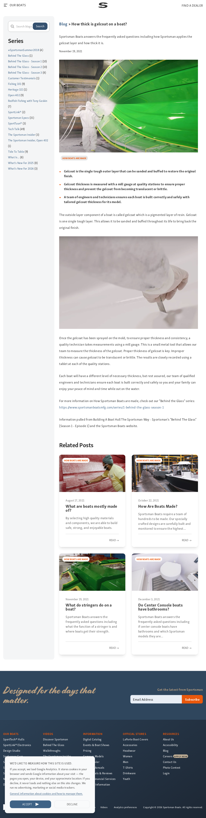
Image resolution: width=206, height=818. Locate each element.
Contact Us (169, 762)
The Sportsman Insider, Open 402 (28, 140)
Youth (126, 779)
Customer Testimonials (22, 78)
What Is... (13, 157)
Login (166, 773)
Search (40, 26)
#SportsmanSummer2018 (23, 50)
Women (127, 756)
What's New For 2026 (21, 168)
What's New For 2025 (21, 163)
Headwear (129, 750)
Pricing (87, 750)
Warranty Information (96, 784)
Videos (103, 807)
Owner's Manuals (93, 767)
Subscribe (192, 699)
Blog (63, 24)
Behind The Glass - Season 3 (25, 72)
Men (125, 762)
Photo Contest (171, 767)
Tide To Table (16, 151)
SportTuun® (15, 123)
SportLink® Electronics (17, 745)
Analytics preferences (125, 807)
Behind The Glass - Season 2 (25, 67)
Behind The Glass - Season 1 (25, 61)
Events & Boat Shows (96, 745)
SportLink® (14, 112)
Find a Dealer (91, 762)
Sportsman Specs (18, 118)
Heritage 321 (15, 89)
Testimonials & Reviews (97, 773)
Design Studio (11, 750)
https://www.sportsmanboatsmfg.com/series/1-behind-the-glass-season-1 (111, 407)
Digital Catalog (92, 739)
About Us (168, 739)
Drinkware (129, 773)
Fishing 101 (14, 84)
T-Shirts (128, 767)
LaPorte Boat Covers (135, 739)
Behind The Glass (18, 55)
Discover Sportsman (55, 739)
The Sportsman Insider (21, 135)
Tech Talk (14, 129)
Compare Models (93, 756)
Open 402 (14, 95)
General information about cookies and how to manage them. (46, 793)
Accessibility (170, 745)
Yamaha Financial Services (99, 779)
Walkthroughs (51, 750)
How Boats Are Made (74, 158)
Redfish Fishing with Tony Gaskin (27, 101)
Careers (168, 756)
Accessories (130, 745)
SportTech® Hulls (13, 739)
